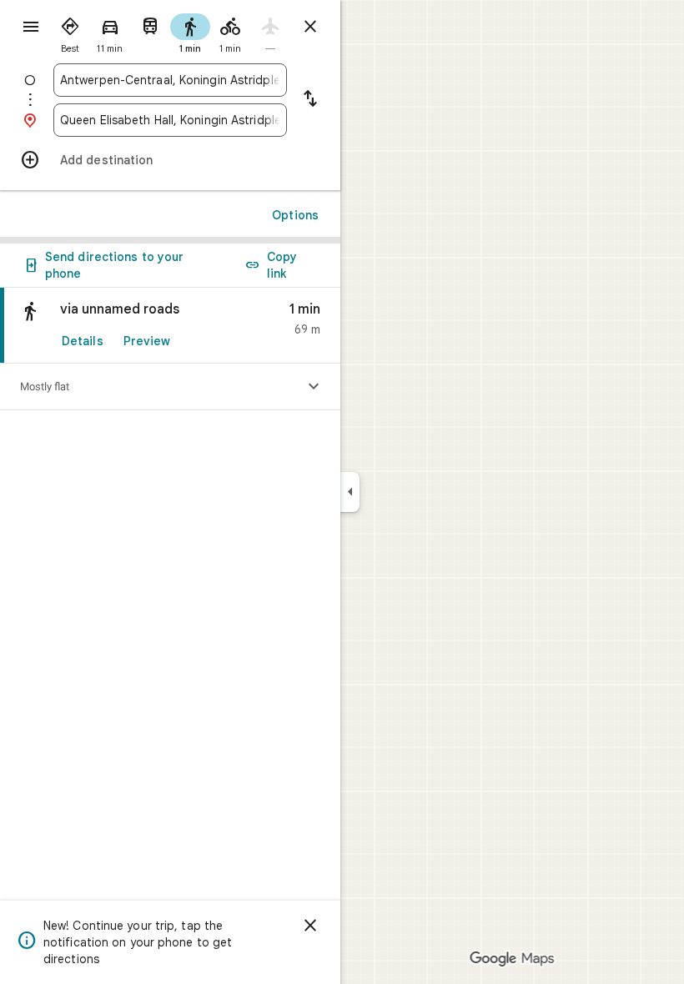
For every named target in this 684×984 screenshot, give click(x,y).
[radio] (70, 31)
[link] (170, 326)
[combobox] (170, 80)
